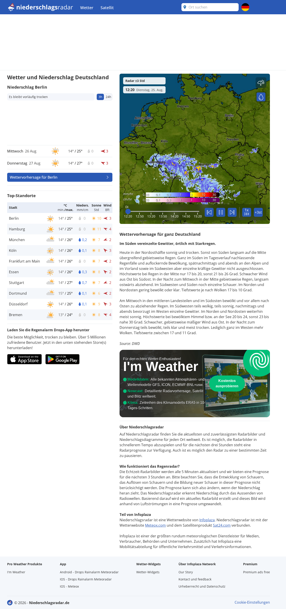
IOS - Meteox (69, 586)
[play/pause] (220, 212)
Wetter (86, 7)
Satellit (107, 7)
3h (100, 97)
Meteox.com (155, 525)
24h (108, 97)
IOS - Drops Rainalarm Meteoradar (86, 579)
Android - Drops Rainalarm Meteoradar (89, 572)
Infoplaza (207, 519)
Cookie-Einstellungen (252, 602)
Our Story (186, 572)
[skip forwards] (232, 212)
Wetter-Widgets (148, 572)
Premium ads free (256, 572)
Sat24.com (222, 525)
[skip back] (209, 212)
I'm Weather (16, 572)
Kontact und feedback (195, 579)
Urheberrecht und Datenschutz (202, 586)
